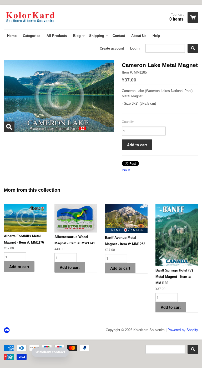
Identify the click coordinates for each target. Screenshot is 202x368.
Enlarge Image (9, 127)
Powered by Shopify (183, 330)
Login (135, 48)
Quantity (128, 122)
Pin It (126, 170)
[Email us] (7, 330)
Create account (112, 48)
